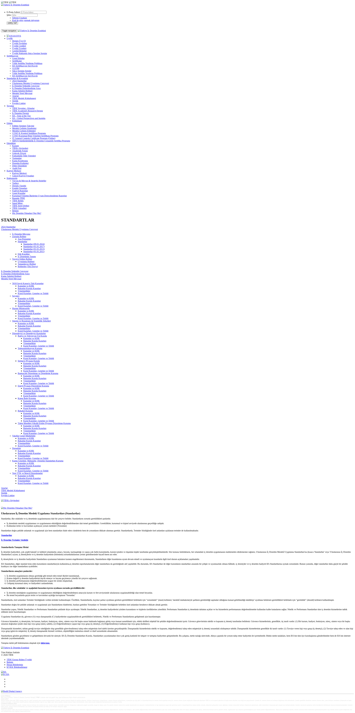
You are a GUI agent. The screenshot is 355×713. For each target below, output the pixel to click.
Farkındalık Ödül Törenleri (24, 156)
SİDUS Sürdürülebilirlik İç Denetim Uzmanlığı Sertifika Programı (41, 141)
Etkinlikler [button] (11, 143)
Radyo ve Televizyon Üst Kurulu (32, 336)
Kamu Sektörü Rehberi (22, 91)
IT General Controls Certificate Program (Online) (33, 138)
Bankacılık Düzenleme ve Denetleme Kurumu (38, 373)
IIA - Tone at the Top (21, 116)
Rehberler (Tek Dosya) (28, 266)
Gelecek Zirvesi (19, 153)
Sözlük (15, 101)
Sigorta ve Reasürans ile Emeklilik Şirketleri (31, 321)
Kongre (15, 146)
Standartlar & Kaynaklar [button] (17, 78)
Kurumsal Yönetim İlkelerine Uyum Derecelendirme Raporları (39, 196)
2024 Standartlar (19, 81)
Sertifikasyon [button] (12, 56)
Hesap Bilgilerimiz (15, 664)
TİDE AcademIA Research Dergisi (27, 111)
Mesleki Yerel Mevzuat (22, 93)
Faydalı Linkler (19, 103)
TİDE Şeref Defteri (20, 206)
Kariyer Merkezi (19, 173)
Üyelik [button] (10, 38)
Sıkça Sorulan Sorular (21, 71)
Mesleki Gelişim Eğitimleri (24, 131)
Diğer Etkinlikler (19, 166)
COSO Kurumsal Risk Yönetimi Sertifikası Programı (35, 136)
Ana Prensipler (24, 239)
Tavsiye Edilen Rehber (22, 259)
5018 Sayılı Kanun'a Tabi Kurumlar (28, 283)
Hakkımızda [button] (12, 178)
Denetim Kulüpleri (20, 163)
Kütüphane (17, 121)
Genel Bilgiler (18, 58)
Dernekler (16, 448)
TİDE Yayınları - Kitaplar (23, 108)
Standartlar (22, 241)
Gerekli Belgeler (19, 51)
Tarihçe (15, 183)
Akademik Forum (20, 151)
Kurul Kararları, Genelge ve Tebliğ (33, 293)
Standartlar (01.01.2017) (34, 246)
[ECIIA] (5, 674)
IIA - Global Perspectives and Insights (28, 118)
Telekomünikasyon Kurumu (30, 348)
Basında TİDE (18, 198)
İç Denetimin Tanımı (27, 256)
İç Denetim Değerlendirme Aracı (26, 88)
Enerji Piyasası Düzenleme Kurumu (33, 386)
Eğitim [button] (9, 123)
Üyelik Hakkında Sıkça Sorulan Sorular (29, 53)
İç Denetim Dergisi (20, 113)
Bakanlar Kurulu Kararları (29, 288)
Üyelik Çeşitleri (19, 46)
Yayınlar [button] (10, 106)
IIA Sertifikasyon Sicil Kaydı (25, 66)
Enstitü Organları (19, 188)
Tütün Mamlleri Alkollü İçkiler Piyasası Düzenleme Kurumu (44, 423)
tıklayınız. (45, 643)
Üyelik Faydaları (19, 43)
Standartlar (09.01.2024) (34, 244)
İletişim (15, 211)
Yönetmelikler (24, 291)
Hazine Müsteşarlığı (21, 308)
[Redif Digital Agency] (11, 691)
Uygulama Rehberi (26, 261)
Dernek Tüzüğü (19, 186)
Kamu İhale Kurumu (27, 398)
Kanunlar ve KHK (26, 286)
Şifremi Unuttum (19, 18)
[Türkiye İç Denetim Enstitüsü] (15, 5)
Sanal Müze (17, 203)
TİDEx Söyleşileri (20, 148)
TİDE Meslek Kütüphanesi (24, 98)
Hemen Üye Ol (19, 41)
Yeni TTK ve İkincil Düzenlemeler (27, 473)
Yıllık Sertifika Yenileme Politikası (27, 63)
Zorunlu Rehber (19, 236)
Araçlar (15, 96)
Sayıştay (16, 296)
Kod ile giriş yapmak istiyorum (25, 20)
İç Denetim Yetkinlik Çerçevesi (25, 86)
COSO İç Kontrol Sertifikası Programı (29, 133)
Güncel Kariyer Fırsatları (23, 176)
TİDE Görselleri (19, 208)
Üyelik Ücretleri (19, 48)
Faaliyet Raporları (20, 191)
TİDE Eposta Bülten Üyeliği (19, 659)
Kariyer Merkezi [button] (14, 171)
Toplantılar (17, 158)
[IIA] (3, 672)
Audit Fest (16, 168)
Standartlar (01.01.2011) (34, 251)
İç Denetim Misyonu (21, 234)
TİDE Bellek (18, 201)
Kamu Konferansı (20, 161)
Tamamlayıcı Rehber (27, 264)
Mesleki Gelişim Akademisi (24, 128)
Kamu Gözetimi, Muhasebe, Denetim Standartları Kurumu (37, 461)
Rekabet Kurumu (25, 411)
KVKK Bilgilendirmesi (17, 667)
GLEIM (15, 68)
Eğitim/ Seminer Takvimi (23, 126)
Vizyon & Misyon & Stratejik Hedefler (29, 181)
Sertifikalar (17, 61)
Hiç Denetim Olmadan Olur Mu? (26, 213)
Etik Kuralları (24, 254)
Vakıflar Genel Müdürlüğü (23, 436)
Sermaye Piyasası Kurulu (29, 361)
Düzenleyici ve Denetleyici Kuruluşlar (29, 333)
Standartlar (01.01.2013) (34, 249)
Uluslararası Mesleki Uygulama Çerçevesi (30, 83)
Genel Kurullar (18, 193)
